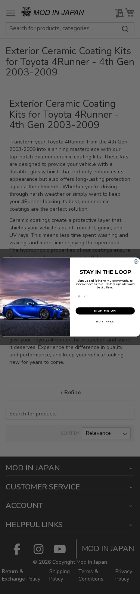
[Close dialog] (136, 261)
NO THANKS (105, 321)
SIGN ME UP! (105, 310)
